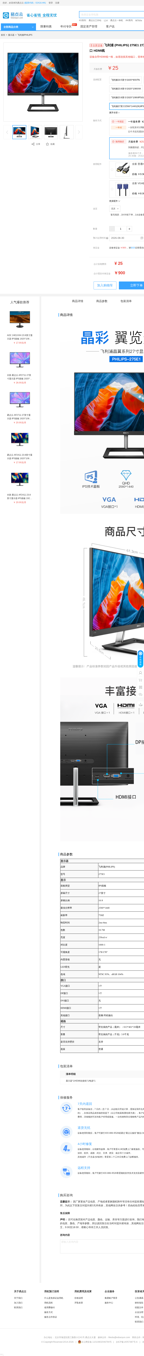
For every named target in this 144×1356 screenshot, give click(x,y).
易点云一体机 (116, 20)
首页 (3, 35)
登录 (51, 3)
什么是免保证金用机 (53, 1298)
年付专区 (66, 26)
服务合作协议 (50, 1317)
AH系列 (129, 20)
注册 (57, 3)
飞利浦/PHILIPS (24, 35)
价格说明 (78, 1298)
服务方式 (48, 1312)
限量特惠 (46, 26)
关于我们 (18, 1298)
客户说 (110, 26)
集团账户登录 (111, 1298)
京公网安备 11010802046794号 (96, 1342)
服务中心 (109, 1303)
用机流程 (48, 1303)
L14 (106, 20)
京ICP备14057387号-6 (127, 1342)
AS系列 (82, 20)
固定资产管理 (88, 26)
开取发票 (78, 1303)
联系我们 (18, 1307)
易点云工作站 (95, 20)
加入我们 (18, 1303)
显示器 (11, 35)
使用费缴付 (49, 1307)
